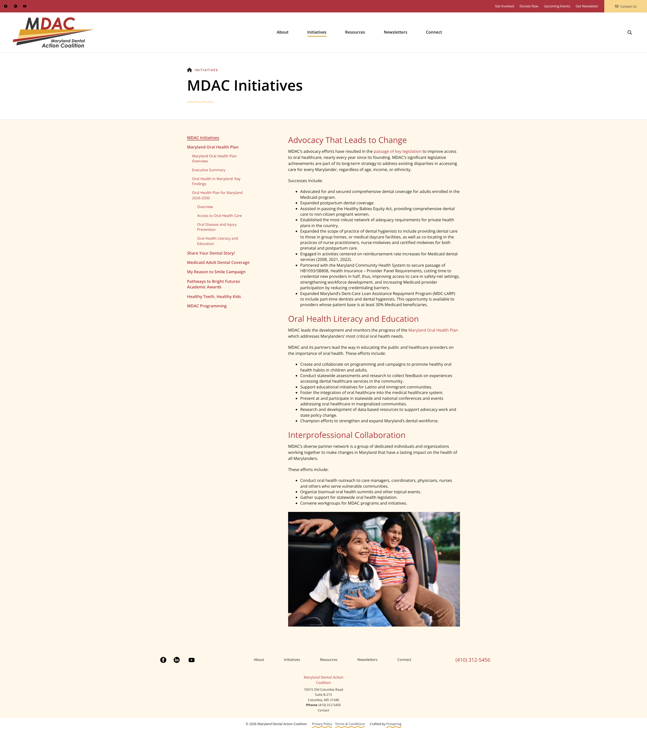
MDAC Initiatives (203, 137)
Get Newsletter (587, 6)
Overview (205, 207)
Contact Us (628, 6)
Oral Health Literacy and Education (217, 241)
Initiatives (317, 32)
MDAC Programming (207, 306)
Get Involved (504, 6)
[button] (630, 32)
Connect (434, 32)
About (283, 32)
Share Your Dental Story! (211, 253)
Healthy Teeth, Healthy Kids (214, 296)
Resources (355, 32)
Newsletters (395, 32)
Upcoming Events (557, 6)
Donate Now (529, 6)
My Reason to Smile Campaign (216, 272)
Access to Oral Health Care (219, 215)
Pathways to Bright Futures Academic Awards (213, 284)
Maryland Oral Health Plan (213, 147)
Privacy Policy (322, 724)
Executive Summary (208, 170)
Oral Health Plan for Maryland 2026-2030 (217, 195)
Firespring (393, 724)
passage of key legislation (398, 151)
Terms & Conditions (350, 724)
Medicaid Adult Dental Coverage (218, 262)
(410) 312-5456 (472, 659)
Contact (323, 710)
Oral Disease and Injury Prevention (217, 227)
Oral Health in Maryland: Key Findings (216, 181)
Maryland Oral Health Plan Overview (214, 159)
